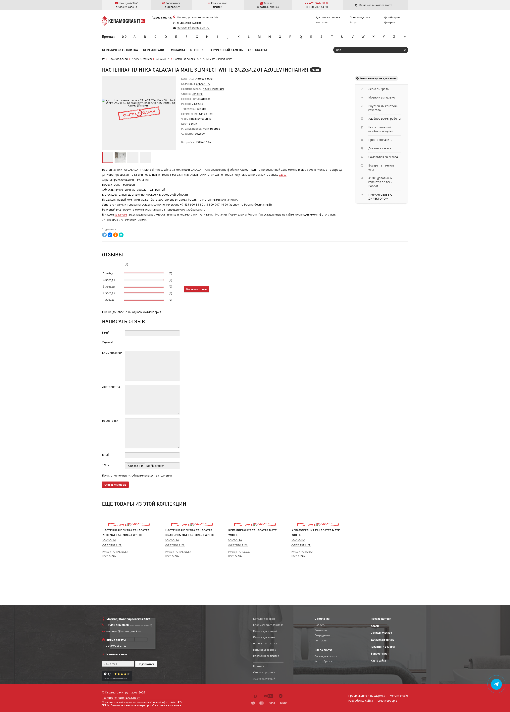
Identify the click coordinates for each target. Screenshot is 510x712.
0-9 (124, 36)
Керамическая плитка (120, 50)
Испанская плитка (264, 649)
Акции (375, 625)
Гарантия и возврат (383, 646)
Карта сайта (378, 660)
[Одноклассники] (115, 234)
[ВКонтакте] (110, 234)
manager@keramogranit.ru (193, 27)
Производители (381, 618)
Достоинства (111, 387)
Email (105, 454)
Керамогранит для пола (268, 625)
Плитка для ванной (265, 631)
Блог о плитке (323, 650)
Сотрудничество (381, 632)
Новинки (258, 666)
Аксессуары (257, 50)
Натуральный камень (226, 50)
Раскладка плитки (326, 656)
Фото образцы (324, 661)
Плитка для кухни (264, 637)
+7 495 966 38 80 (317, 3)
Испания (197, 94)
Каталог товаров (264, 618)
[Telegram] (104, 234)
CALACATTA (203, 84)
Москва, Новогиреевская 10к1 (128, 619)
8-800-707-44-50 (317, 7)
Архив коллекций (264, 678)
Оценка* (108, 342)
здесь (282, 174)
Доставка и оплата (382, 639)
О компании (322, 618)
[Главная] (103, 59)
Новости (320, 625)
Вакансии (321, 630)
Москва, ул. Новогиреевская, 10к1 (198, 17)
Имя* (105, 332)
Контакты (321, 640)
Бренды (108, 36)
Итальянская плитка (266, 656)
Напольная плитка (265, 643)
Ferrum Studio (399, 695)
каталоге (121, 214)
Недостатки (110, 420)
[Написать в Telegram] (496, 684)
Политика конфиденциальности (121, 697)
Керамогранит (154, 50)
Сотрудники (322, 635)
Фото (105, 464)
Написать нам (116, 654)
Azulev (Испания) (112, 544)
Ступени (197, 50)
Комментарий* (112, 353)
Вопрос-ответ (380, 653)
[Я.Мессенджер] (121, 234)
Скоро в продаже (264, 672)
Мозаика (178, 50)
